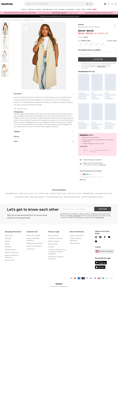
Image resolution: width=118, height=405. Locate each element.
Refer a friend (75, 243)
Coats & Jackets (27, 20)
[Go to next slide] (63, 55)
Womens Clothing (16, 20)
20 (91, 44)
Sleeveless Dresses (21, 197)
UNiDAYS (8, 247)
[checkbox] (79, 66)
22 (96, 44)
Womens (8, 20)
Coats (34, 20)
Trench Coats (40, 20)
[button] (105, 4)
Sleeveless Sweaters (37, 197)
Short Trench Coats (42, 193)
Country (98, 247)
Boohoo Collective (11, 252)
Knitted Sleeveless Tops (54, 197)
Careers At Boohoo (77, 235)
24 (102, 44)
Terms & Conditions (55, 238)
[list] (43, 56)
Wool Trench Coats (74, 193)
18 (85, 44)
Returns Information (34, 246)
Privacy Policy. (99, 217)
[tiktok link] (96, 241)
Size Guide (8, 235)
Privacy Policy (101, 66)
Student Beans (10, 249)
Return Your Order (33, 235)
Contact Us (31, 249)
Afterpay (8, 238)
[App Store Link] (101, 265)
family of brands (74, 216)
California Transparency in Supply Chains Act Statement (57, 252)
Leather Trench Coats (58, 193)
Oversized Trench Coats (103, 193)
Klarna (7, 241)
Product (51, 247)
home (2, 20)
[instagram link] (96, 237)
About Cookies (53, 241)
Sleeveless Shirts (12, 193)
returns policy (102, 164)
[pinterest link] (100, 237)
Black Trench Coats (26, 193)
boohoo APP (9, 260)
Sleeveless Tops (88, 193)
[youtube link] (109, 237)
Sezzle (7, 244)
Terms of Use (52, 244)
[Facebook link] (105, 237)
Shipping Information (35, 243)
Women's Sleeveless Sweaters (92, 197)
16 (80, 44)
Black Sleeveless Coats (72, 197)
